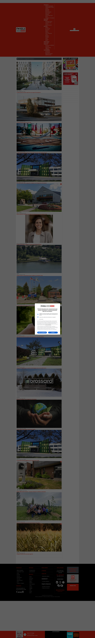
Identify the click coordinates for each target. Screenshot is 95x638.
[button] (47, 319)
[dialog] (47, 319)
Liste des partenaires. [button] (48, 324)
